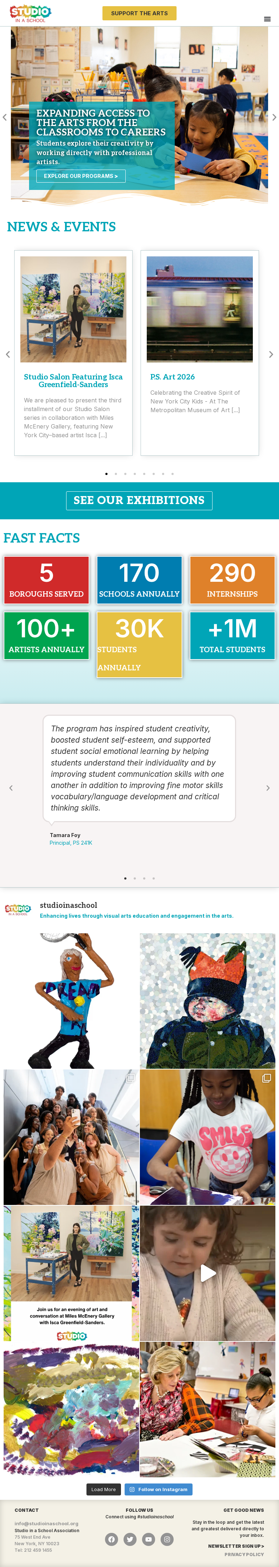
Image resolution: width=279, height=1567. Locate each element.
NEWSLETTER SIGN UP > (236, 1546)
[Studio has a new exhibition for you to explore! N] (71, 1409)
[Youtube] (148, 1539)
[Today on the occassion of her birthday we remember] (207, 1409)
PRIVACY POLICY (244, 1554)
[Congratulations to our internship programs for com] (71, 1137)
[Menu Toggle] (267, 19)
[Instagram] (167, 1539)
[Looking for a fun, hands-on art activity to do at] (207, 1273)
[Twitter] (130, 1539)
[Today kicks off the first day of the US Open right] (71, 1001)
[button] (4, 117)
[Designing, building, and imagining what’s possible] (207, 1137)
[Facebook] (111, 1539)
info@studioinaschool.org (46, 1523)
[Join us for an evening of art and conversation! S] (71, 1273)
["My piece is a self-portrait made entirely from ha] (207, 1001)
